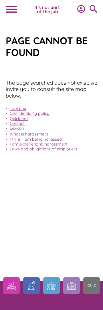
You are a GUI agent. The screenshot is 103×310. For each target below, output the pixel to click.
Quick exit (19, 118)
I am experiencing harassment (39, 144)
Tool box (18, 108)
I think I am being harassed (36, 139)
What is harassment (29, 134)
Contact (17, 123)
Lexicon (17, 128)
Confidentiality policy (29, 113)
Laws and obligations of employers (43, 149)
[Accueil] (47, 13)
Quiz (92, 285)
